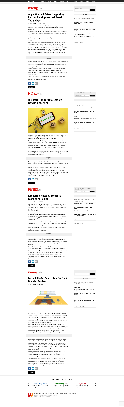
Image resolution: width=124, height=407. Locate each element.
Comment (31, 87)
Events (49, 1)
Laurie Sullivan (32, 23)
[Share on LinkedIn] (33, 83)
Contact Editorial (50, 393)
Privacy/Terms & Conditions (70, 393)
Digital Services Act (59, 344)
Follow (93, 1)
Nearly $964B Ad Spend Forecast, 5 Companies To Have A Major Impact (85, 33)
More (67, 1)
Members (61, 1)
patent (50, 61)
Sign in (75, 1)
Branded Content (53, 315)
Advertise (87, 1)
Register (81, 1)
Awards (55, 1)
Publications (43, 1)
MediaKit (44, 393)
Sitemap (61, 393)
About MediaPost (37, 393)
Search (71, 1)
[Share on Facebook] (29, 83)
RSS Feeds (57, 393)
